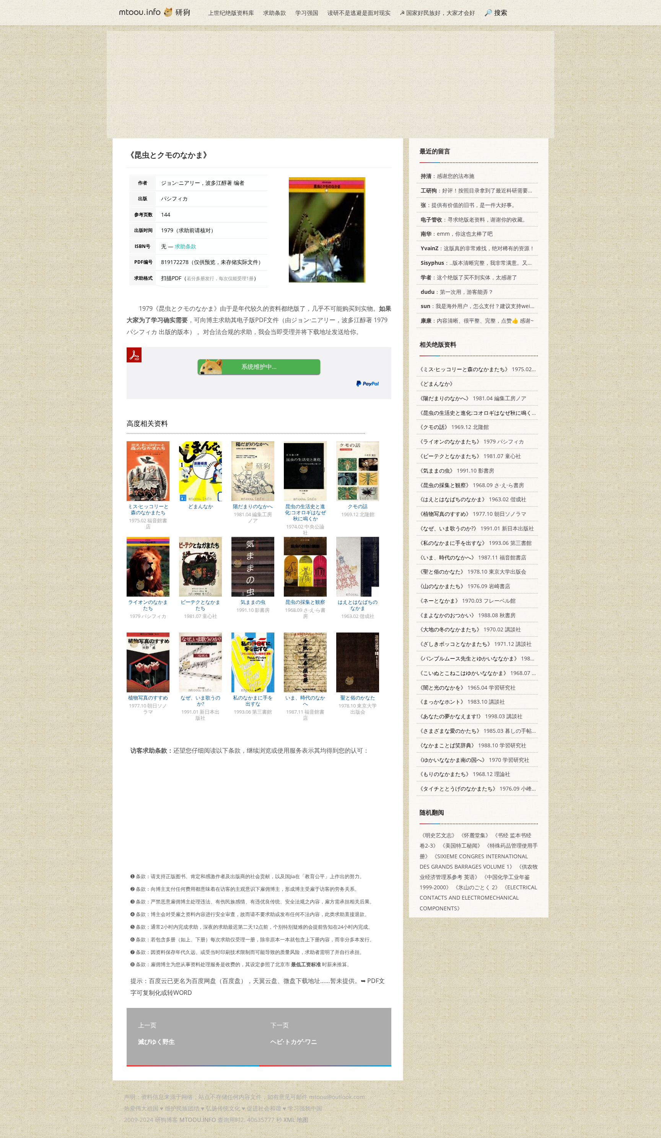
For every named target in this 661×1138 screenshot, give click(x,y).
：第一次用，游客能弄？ (457, 291)
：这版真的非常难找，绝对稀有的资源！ (478, 248)
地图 (302, 1119)
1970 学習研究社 (473, 759)
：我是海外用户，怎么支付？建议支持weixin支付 (485, 306)
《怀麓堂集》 (475, 835)
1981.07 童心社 (469, 456)
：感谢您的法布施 (447, 175)
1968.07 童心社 (483, 673)
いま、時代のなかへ (305, 700)
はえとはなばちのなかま (358, 604)
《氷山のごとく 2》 (476, 887)
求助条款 (274, 12)
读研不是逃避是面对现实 (359, 12)
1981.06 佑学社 (488, 658)
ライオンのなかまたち (148, 604)
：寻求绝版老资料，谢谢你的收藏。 (474, 219)
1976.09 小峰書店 (480, 788)
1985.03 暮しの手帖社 (477, 730)
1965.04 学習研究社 (467, 687)
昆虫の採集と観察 (305, 601)
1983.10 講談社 (461, 701)
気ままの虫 (253, 601)
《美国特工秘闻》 (461, 845)
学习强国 (306, 12)
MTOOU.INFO (197, 1119)
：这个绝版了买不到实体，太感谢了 (469, 277)
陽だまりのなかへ (253, 506)
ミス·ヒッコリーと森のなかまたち (148, 509)
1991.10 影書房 (456, 470)
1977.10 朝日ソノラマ (472, 513)
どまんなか (200, 506)
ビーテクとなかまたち (200, 604)
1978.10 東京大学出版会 (472, 571)
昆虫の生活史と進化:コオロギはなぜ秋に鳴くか (305, 512)
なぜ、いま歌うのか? (200, 700)
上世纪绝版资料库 (231, 12)
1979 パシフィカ (471, 441)
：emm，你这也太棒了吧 (457, 233)
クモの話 (358, 506)
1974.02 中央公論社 (505, 412)
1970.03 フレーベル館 (467, 600)
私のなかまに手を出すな (253, 700)
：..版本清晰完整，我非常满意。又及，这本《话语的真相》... (506, 262)
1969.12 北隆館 (453, 426)
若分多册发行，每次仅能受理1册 (220, 278)
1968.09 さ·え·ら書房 (471, 485)
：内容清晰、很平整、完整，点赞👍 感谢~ (477, 320)
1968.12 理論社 (464, 774)
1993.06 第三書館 (475, 542)
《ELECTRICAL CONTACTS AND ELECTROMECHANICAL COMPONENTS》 (478, 897)
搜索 (500, 12)
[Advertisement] (330, 84)
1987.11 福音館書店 (472, 557)
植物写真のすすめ (148, 697)
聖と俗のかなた (357, 697)
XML (289, 1119)
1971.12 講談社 (475, 643)
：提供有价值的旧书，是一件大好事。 (469, 205)
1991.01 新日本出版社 (476, 528)
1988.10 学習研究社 (472, 745)
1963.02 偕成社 (472, 499)
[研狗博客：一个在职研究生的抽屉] (154, 11)
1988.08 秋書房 (467, 615)
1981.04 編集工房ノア (472, 398)
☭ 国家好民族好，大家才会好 (437, 12)
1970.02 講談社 (469, 629)
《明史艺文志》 (438, 835)
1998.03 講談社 (470, 716)
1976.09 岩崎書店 (464, 586)
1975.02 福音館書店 (489, 369)
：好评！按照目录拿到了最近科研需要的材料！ (485, 190)
